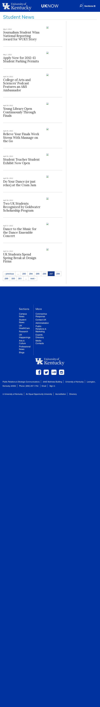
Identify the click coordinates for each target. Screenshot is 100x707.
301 (20, 278)
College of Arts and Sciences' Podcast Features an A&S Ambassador (17, 85)
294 (31, 273)
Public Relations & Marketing (41, 329)
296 (44, 273)
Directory (73, 394)
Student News (22, 321)
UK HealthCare (24, 327)
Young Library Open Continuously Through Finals (19, 112)
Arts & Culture (22, 342)
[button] (90, 6)
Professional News (25, 348)
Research (23, 331)
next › (32, 278)
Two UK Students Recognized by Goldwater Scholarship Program (21, 207)
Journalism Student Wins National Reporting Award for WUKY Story (21, 35)
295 (37, 273)
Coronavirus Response (41, 315)
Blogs (21, 352)
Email (44, 386)
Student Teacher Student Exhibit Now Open (21, 161)
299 (6, 278)
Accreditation (60, 394)
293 (24, 273)
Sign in (52, 386)
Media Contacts (40, 342)
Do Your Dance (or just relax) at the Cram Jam (19, 183)
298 (58, 273)
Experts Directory (40, 336)
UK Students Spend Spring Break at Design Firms (19, 257)
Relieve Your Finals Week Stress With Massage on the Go (21, 137)
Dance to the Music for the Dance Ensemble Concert (19, 232)
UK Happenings (24, 336)
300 (13, 278)
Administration (42, 322)
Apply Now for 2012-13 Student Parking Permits (21, 59)
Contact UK (41, 319)
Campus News (23, 315)
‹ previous (9, 273)
